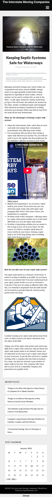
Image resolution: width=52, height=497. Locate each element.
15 (32, 466)
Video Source (12, 201)
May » (14, 479)
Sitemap (26, 495)
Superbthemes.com (30, 490)
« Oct (8, 479)
